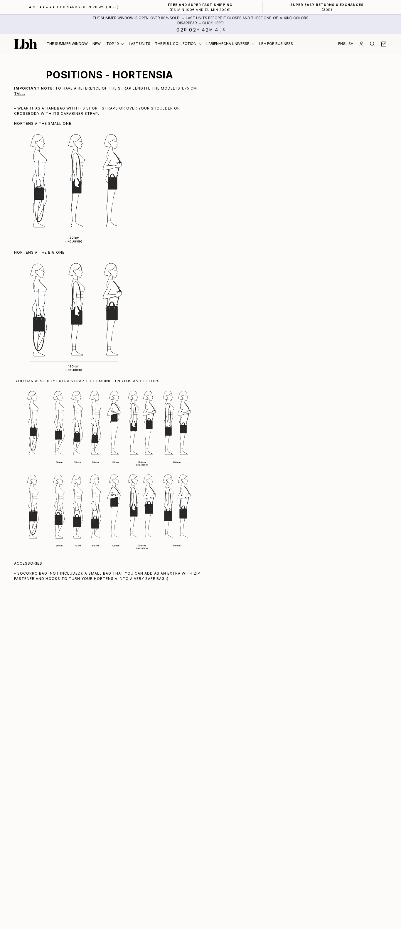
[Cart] (383, 44)
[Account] (361, 44)
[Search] (372, 44)
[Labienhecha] (25, 44)
